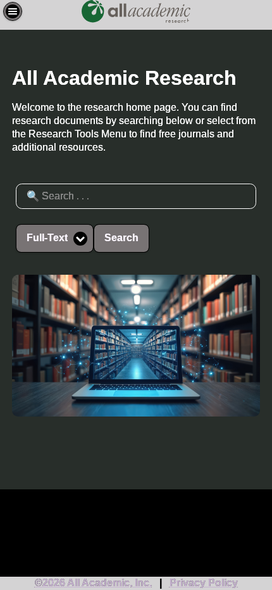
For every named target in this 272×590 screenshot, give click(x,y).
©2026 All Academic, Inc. (93, 582)
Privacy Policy (204, 582)
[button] (12, 11)
